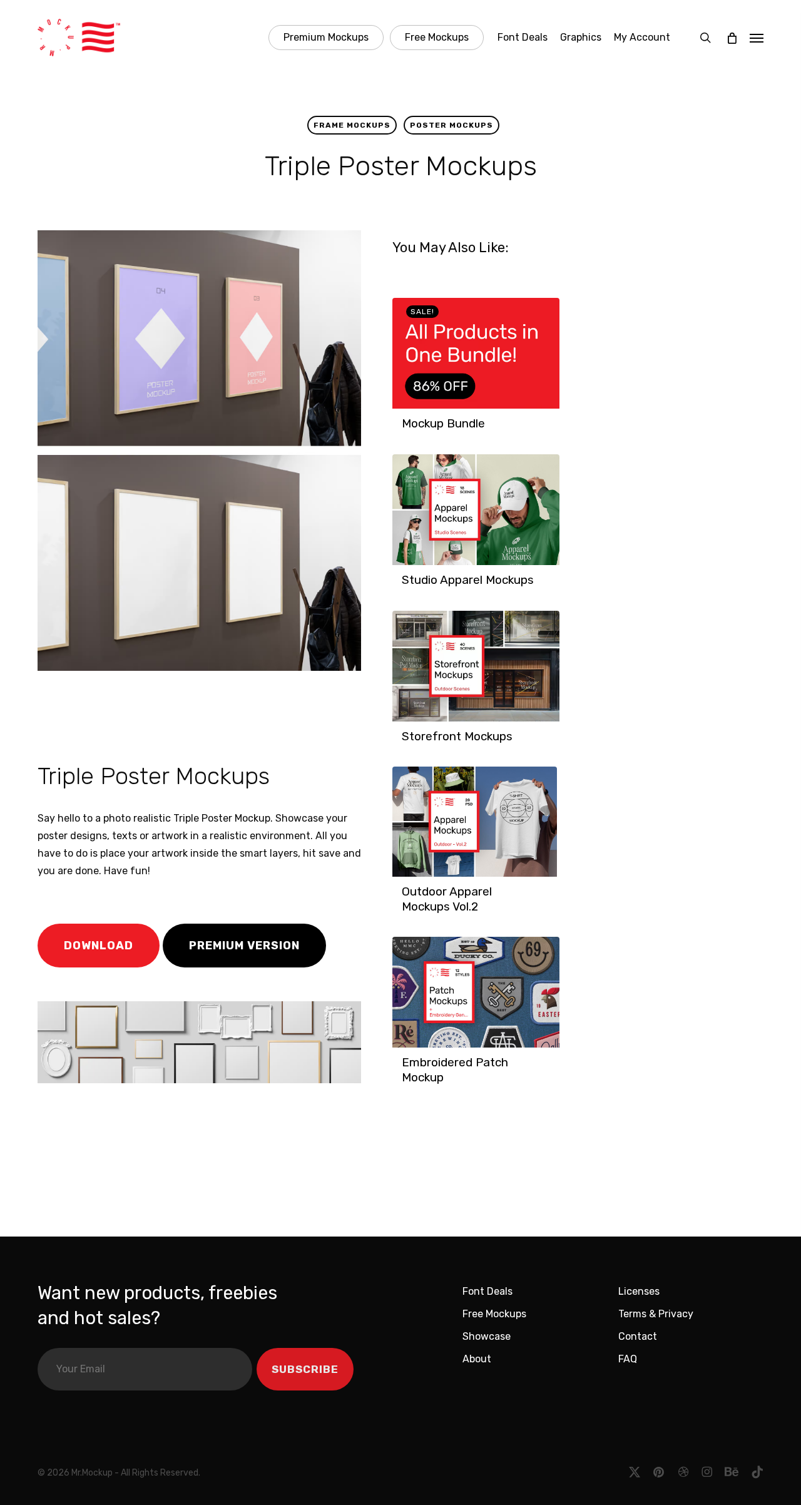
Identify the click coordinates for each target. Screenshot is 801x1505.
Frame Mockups (352, 125)
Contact (637, 1336)
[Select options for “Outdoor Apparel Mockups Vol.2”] (405, 913)
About (476, 1359)
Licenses (639, 1291)
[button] (756, 37)
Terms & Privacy (655, 1314)
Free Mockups (494, 1314)
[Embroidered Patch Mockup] (475, 992)
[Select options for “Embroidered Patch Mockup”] (405, 1083)
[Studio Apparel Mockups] (475, 509)
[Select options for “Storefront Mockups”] (405, 742)
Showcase (486, 1336)
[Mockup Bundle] (475, 353)
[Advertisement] (212, 713)
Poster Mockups (451, 125)
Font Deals (487, 1291)
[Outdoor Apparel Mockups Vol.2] (474, 821)
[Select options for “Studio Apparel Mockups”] (405, 586)
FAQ (627, 1359)
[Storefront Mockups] (475, 666)
